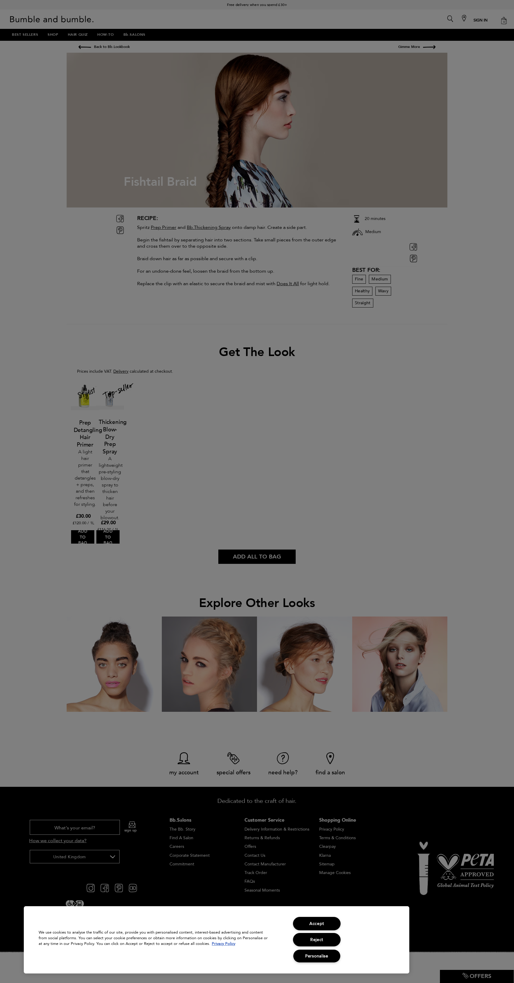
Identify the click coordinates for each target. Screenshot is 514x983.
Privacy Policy (223, 943)
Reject (316, 940)
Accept (316, 923)
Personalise (316, 956)
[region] (216, 939)
